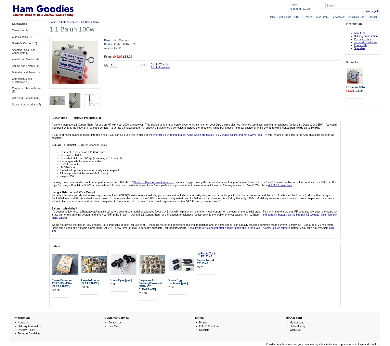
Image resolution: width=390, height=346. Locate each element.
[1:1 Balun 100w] (75, 84)
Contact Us (285, 17)
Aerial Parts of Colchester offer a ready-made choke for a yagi (224, 227)
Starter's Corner (68, 22)
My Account (339, 17)
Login (366, 11)
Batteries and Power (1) (26, 72)
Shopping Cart (356, 17)
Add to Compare (160, 67)
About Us (359, 33)
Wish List (295, 329)
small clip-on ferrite (276, 227)
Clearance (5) (20, 30)
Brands (203, 322)
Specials (204, 329)
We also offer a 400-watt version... (153, 182)
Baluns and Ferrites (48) (26, 65)
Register (375, 11)
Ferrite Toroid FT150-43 (205, 262)
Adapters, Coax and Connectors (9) (23, 51)
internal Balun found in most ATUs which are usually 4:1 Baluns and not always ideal (207, 134)
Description (60, 117)
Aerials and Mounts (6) (25, 59)
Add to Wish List (160, 64)
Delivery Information (366, 36)
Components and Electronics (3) (22, 80)
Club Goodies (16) (22, 36)
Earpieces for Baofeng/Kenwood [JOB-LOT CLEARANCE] (150, 285)
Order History (297, 326)
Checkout (373, 17)
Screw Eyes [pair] (121, 280)
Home (272, 17)
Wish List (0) (322, 17)
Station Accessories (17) (26, 104)
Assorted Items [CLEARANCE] (90, 282)
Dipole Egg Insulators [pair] (178, 282)
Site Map (359, 48)
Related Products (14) (87, 117)
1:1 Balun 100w (355, 87)
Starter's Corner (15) (24, 43)
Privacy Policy (362, 39)
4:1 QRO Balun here (280, 185)
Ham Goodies (121, 40)
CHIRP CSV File (303, 17)
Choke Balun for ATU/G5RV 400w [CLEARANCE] (62, 283)
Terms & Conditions (365, 42)
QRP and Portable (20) (25, 98)
